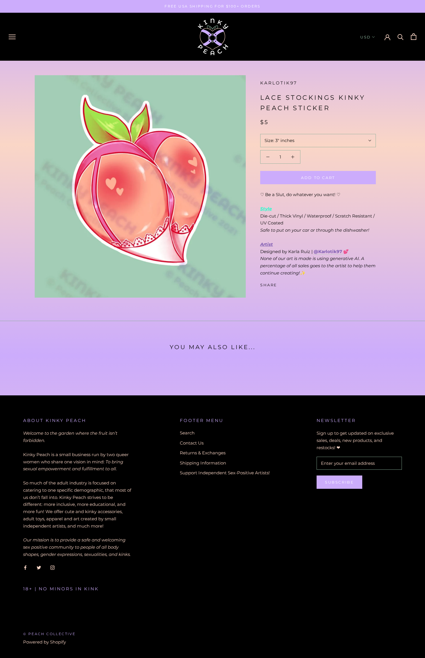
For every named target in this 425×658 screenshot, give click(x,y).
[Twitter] (290, 283)
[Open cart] (413, 36)
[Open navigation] (12, 36)
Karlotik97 (278, 83)
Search (187, 433)
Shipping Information (203, 463)
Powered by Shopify (44, 642)
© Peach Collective (49, 634)
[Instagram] (52, 567)
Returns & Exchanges (203, 453)
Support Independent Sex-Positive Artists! (225, 472)
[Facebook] (282, 283)
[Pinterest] (298, 283)
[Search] (401, 37)
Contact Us (192, 443)
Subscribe (339, 482)
